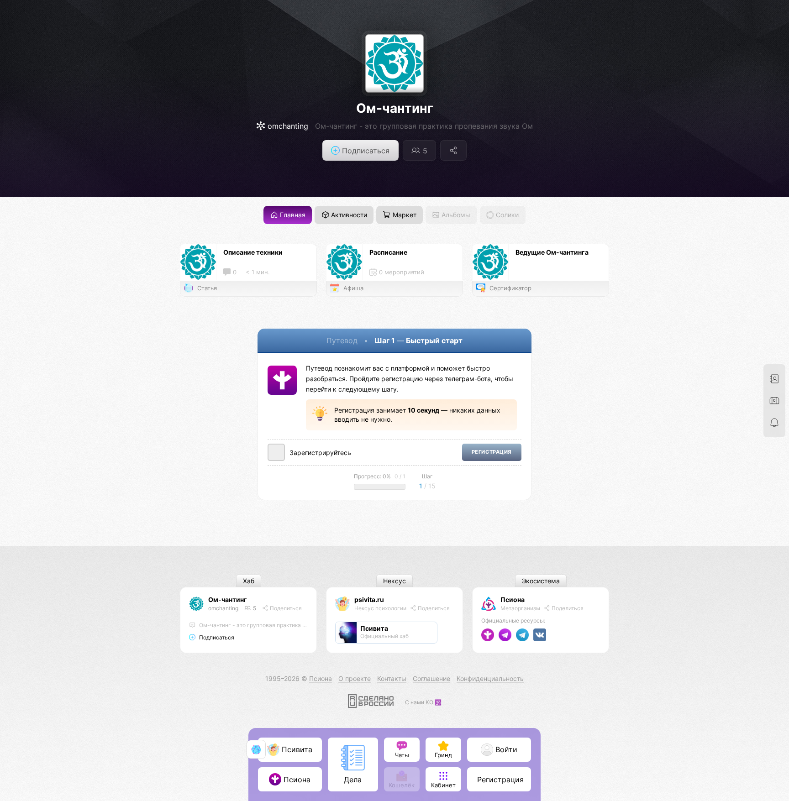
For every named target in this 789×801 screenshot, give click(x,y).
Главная (291, 215)
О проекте (354, 678)
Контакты (391, 678)
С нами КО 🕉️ (423, 702)
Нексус (394, 581)
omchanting (223, 608)
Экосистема (541, 581)
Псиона (512, 599)
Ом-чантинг (394, 108)
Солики (506, 215)
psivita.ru (369, 599)
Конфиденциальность (490, 678)
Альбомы (455, 215)
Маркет (403, 215)
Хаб (248, 581)
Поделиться (285, 608)
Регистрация (492, 452)
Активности (348, 215)
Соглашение (431, 678)
